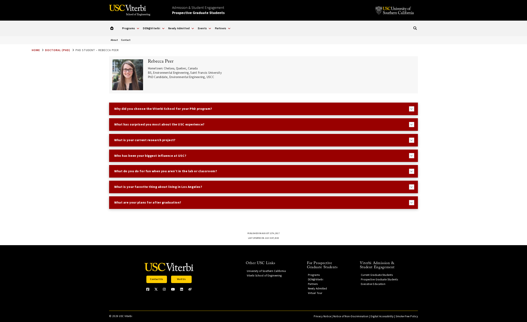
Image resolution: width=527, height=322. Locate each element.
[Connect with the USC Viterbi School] (190, 289)
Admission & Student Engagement (198, 10)
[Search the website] (415, 28)
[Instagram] (164, 289)
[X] (156, 289)
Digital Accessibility (382, 316)
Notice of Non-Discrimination (350, 316)
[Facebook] (148, 289)
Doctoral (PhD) (57, 50)
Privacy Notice (322, 316)
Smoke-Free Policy (407, 316)
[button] (112, 28)
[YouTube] (172, 289)
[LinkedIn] (181, 289)
